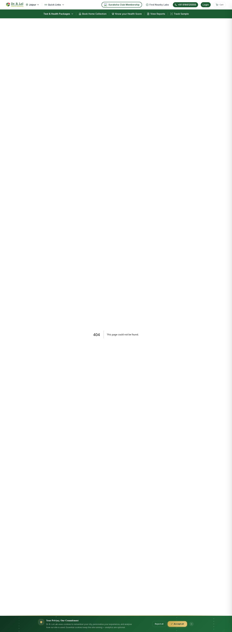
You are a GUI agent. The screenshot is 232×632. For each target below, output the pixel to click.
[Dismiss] (191, 624)
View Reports (157, 13)
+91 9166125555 (187, 4)
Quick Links (54, 4)
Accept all (179, 624)
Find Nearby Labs (159, 4)
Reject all (159, 624)
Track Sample (181, 13)
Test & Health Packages (56, 13)
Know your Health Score (128, 13)
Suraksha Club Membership (124, 4)
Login (206, 4)
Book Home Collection (94, 13)
